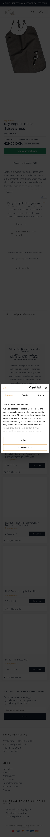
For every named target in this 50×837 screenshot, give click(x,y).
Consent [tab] (9, 395)
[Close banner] (46, 388)
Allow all (25, 440)
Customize (24, 447)
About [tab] (41, 395)
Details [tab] (25, 395)
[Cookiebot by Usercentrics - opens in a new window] (30, 388)
